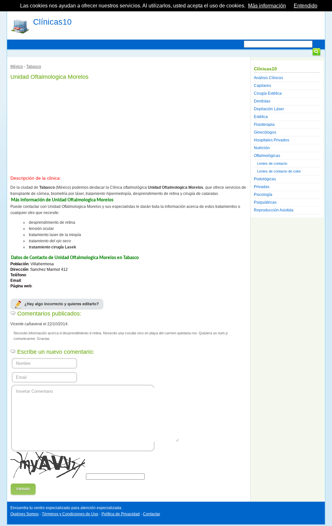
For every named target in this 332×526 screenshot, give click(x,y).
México (16, 66)
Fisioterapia (264, 124)
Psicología (263, 194)
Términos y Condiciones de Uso (70, 514)
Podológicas (265, 179)
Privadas (261, 187)
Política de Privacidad (120, 514)
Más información (267, 5)
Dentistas (262, 101)
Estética (261, 116)
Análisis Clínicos (268, 78)
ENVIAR (23, 489)
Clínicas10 (52, 21)
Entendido (305, 5)
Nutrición (262, 148)
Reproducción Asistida (273, 210)
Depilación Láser (269, 109)
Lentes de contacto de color (279, 171)
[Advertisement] (128, 126)
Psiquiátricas (265, 202)
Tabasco (33, 66)
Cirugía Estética (268, 93)
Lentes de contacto (272, 163)
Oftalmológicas (267, 155)
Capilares (262, 85)
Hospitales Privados (271, 140)
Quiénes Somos (24, 514)
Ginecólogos (265, 132)
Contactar (151, 514)
